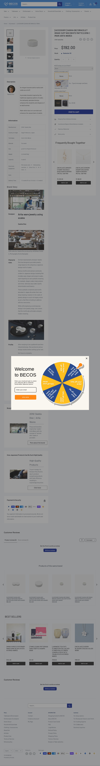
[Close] (86, 358)
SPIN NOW (25, 397)
